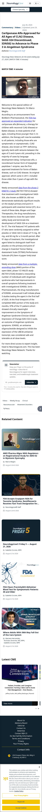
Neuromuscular (9, 405)
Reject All (21, 802)
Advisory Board (21, 723)
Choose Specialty (19, 9)
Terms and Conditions (21, 738)
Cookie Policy (18, 791)
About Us (21, 720)
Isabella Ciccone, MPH (13, 550)
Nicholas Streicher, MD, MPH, (14, 641)
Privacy (21, 741)
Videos (5, 401)
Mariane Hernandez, (12, 638)
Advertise (21, 731)
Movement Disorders (24, 405)
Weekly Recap (15, 401)
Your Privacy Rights (21, 744)
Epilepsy (6, 408)
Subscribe (30, 382)
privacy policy (10, 389)
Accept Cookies (21, 808)
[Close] (39, 767)
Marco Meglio (10, 462)
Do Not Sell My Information (21, 736)
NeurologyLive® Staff (13, 507)
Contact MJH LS (21, 733)
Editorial (21, 725)
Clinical (25, 401)
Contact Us (21, 728)
